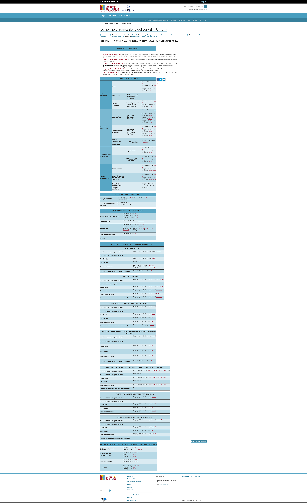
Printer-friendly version (200, 441)
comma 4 (141, 224)
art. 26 (150, 106)
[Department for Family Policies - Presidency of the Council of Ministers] (128, 8)
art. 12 (150, 119)
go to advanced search (197, 10)
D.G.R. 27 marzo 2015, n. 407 (112, 54)
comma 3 (151, 265)
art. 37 (134, 468)
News (189, 20)
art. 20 (150, 122)
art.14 (136, 461)
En (202, 1)
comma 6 (161, 279)
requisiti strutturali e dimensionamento (158, 370)
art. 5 (149, 90)
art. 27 (144, 185)
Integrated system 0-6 (150, 35)
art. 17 (136, 213)
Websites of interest (178, 20)
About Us (148, 20)
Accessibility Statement (135, 495)
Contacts (203, 20)
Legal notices (131, 500)
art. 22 (154, 397)
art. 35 (134, 456)
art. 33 (154, 430)
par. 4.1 (152, 270)
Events (195, 20)
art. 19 (154, 350)
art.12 (136, 452)
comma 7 (158, 251)
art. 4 (138, 217)
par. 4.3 (142, 226)
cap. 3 (145, 197)
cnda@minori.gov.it (164, 484)
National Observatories (161, 20)
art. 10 (150, 115)
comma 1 (141, 221)
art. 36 (134, 467)
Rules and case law (129, 35)
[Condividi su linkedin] (164, 79)
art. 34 (134, 454)
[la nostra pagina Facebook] (110, 490)
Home (101, 23)
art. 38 (140, 449)
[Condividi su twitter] (160, 79)
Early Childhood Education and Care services (171, 35)
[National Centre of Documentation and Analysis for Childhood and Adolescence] (109, 8)
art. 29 (150, 161)
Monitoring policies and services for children (144, 36)
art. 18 (154, 336)
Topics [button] (103, 16)
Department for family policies (109, 1)
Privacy (129, 497)
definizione (146, 142)
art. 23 (154, 407)
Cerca (205, 6)
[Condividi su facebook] (158, 79)
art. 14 (154, 306)
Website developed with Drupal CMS (191, 500)
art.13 (136, 459)
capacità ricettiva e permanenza (156, 377)
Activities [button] (112, 16)
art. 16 (150, 135)
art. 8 (153, 258)
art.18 (131, 197)
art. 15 (154, 317)
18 (132, 204)
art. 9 (153, 267)
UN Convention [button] (124, 16)
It (206, 1)
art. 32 (154, 427)
